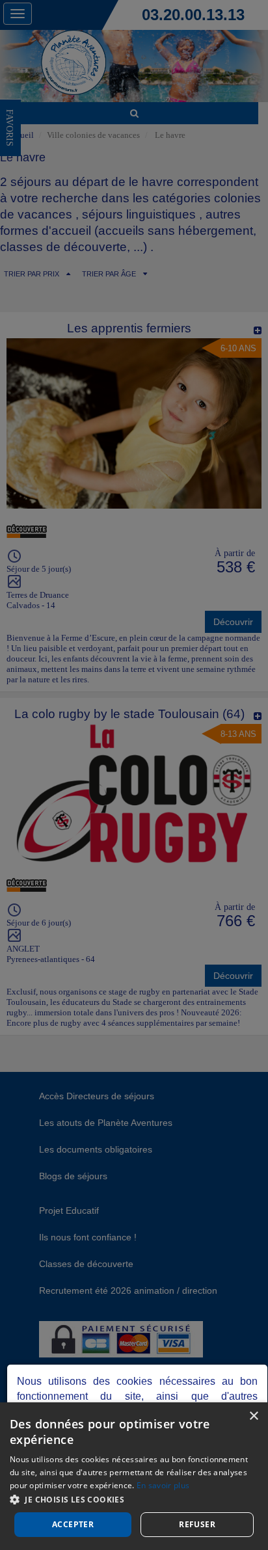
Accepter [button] (73, 1524)
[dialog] (134, 1476)
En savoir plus (163, 1485)
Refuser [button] (197, 1524)
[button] (134, 1498)
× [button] (253, 1416)
